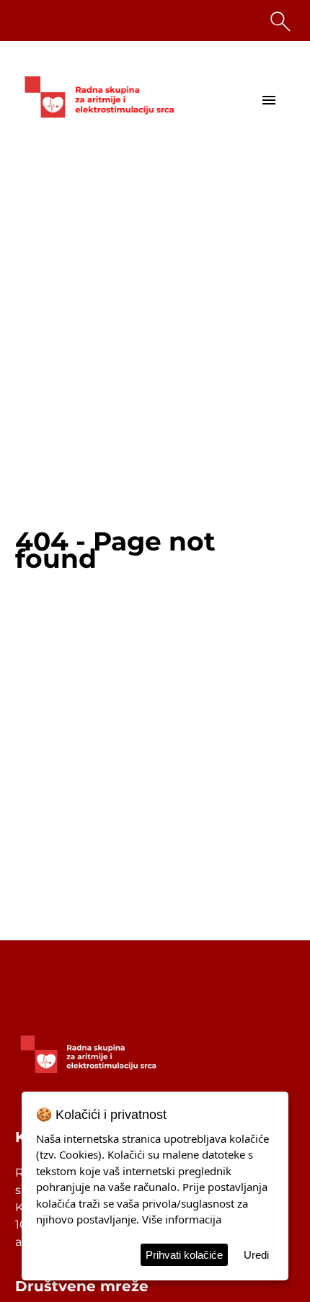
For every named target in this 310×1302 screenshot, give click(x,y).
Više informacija (181, 1219)
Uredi (256, 1255)
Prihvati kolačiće (184, 1255)
